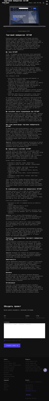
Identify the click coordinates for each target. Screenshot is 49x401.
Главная (8, 31)
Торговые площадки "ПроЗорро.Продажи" (12, 365)
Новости (5, 387)
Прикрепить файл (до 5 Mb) (13, 340)
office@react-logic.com (30, 390)
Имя (5, 315)
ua (47, 4)
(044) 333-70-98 (29, 385)
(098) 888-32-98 (29, 388)
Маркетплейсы (7, 361)
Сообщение (6, 322)
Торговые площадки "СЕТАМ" (10, 363)
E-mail (37, 315)
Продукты (14, 31)
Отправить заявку (11, 345)
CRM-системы (6, 378)
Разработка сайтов (8, 374)
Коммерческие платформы (9, 376)
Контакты (6, 389)
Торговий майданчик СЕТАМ (23, 31)
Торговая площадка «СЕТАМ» (31, 365)
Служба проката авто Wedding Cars (33, 370)
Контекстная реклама (8, 370)
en (47, 1)
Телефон (27, 315)
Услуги (5, 382)
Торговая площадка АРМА (30, 363)
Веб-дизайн (6, 372)
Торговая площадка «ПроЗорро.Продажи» (34, 368)
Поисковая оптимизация (9, 368)
